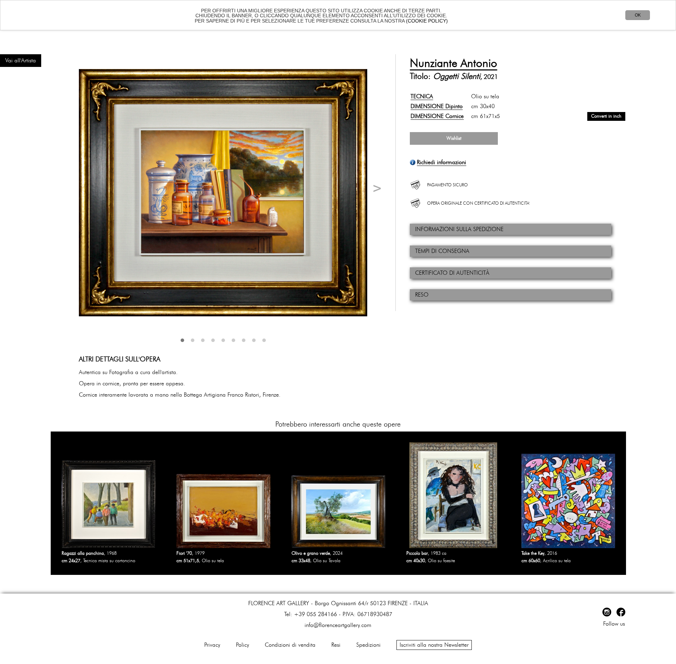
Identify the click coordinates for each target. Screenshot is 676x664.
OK (638, 15)
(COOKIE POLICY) (427, 21)
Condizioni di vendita (290, 645)
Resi (335, 645)
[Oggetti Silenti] (223, 192)
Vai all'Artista (20, 60)
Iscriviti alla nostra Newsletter (434, 645)
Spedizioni (368, 645)
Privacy (212, 645)
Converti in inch (606, 116)
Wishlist (453, 138)
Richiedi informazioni (441, 162)
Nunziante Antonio (453, 63)
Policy (242, 645)
